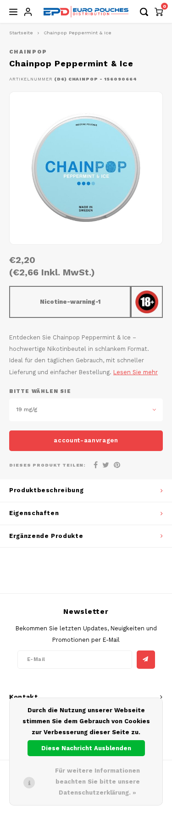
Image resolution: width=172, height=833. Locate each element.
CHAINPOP (28, 51)
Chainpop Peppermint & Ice (77, 33)
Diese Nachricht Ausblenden (86, 748)
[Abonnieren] (146, 659)
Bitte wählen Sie (40, 391)
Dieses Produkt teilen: (47, 465)
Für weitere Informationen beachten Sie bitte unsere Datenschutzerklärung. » (97, 781)
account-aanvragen (86, 440)
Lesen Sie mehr (135, 372)
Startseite (21, 33)
